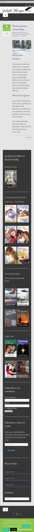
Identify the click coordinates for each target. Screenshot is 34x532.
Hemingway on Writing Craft (16, 483)
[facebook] (26, 5)
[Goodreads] (33, 5)
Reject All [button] (6, 529)
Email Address (10, 397)
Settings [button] (13, 529)
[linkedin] (30, 5)
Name (7, 403)
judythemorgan (17, 32)
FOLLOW (11, 450)
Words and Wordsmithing (15, 470)
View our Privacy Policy (24, 529)
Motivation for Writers (14, 476)
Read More (28, 137)
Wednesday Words (25, 34)
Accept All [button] (26, 526)
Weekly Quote (15, 36)
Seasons (18, 34)
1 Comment (23, 36)
